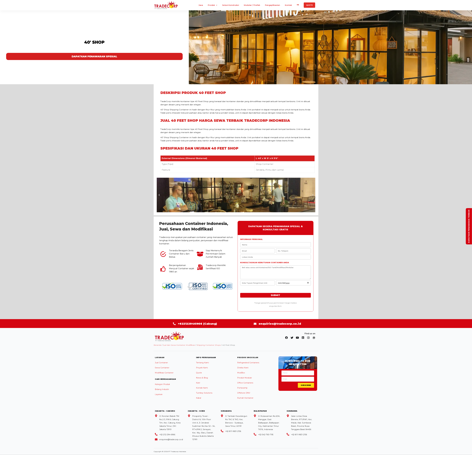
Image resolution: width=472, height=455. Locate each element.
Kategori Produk (162, 384)
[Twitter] (292, 337)
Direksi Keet (242, 368)
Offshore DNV (243, 393)
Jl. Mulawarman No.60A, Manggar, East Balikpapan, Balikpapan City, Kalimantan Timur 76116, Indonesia (269, 423)
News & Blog (202, 378)
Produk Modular (244, 378)
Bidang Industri (162, 389)
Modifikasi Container (164, 373)
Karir (198, 383)
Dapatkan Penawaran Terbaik (469, 226)
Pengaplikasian (272, 5)
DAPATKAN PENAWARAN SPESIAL (94, 56)
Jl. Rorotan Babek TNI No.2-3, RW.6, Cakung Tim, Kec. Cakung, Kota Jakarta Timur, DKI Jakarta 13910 (169, 423)
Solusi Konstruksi (230, 5)
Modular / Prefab (252, 5)
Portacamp (242, 388)
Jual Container (161, 363)
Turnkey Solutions (204, 393)
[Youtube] (297, 337)
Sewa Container (162, 368)
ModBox (241, 373)
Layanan (159, 394)
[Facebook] (286, 337)
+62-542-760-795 (265, 434)
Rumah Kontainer (245, 398)
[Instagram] (308, 337)
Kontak (288, 5)
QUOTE (309, 5)
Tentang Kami (202, 363)
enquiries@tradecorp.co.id (171, 439)
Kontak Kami (202, 388)
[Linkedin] (303, 337)
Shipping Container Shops (209, 345)
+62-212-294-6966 (167, 434)
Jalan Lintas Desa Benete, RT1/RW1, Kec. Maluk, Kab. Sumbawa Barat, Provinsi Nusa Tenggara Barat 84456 (301, 423)
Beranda (157, 345)
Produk (211, 5)
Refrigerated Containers (248, 363)
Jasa (201, 5)
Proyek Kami (202, 368)
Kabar (198, 398)
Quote (199, 373)
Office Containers (245, 383)
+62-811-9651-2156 (233, 431)
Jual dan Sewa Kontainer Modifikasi (179, 345)
